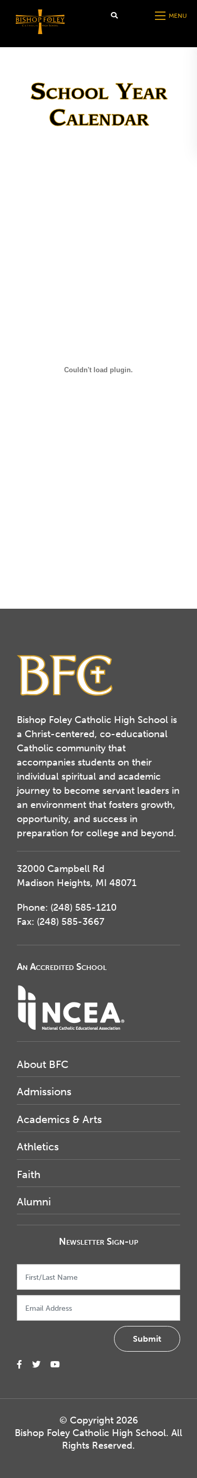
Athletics (38, 1146)
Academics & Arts (59, 1119)
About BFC (42, 1064)
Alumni (34, 1201)
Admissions (44, 1091)
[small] (19, 1364)
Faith (28, 1174)
